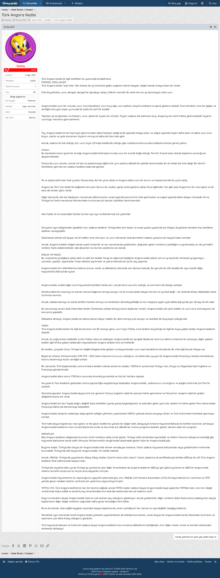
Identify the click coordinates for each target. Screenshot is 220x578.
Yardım (208, 561)
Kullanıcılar (56, 3)
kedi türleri (37, 20)
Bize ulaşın (160, 561)
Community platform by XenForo (110, 569)
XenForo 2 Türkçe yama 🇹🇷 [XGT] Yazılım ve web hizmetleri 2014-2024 (110, 574)
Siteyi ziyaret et (17, 96)
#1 (215, 27)
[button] (40, 3)
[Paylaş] (211, 27)
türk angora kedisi (63, 20)
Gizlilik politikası (194, 561)
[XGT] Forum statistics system (110, 571)
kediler (48, 20)
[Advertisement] (128, 54)
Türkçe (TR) (33, 561)
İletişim (79, 3)
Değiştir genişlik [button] (15, 561)
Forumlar (31, 3)
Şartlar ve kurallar (176, 561)
